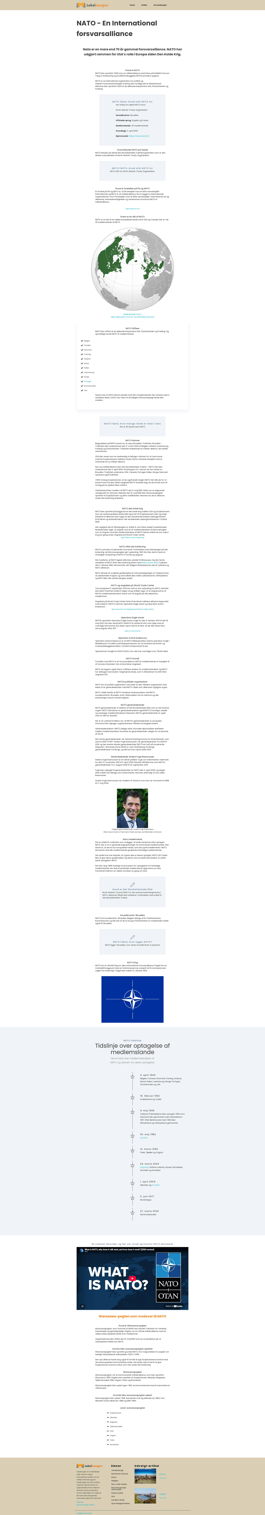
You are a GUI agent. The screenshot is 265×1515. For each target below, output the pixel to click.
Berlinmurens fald (149, 562)
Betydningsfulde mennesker (118, 1488)
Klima (113, 1477)
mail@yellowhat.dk (84, 1513)
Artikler (144, 5)
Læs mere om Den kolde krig (132, 537)
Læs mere (162, 1478)
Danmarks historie (119, 1474)
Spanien (144, 1137)
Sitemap (80, 1502)
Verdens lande (118, 1500)
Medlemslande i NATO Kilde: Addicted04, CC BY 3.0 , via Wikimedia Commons (132, 315)
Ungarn (162, 1494)
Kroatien (156, 1185)
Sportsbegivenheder (120, 1503)
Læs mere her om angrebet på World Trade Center (132, 609)
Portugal (87, 381)
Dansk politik (117, 1493)
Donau (162, 1474)
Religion (114, 1481)
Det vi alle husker (119, 1484)
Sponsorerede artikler (86, 1505)
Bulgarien (144, 1167)
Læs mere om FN (132, 209)
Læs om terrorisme (132, 631)
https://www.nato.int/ (139, 136)
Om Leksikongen (160, 5)
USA (113, 1496)
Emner (132, 5)
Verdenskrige (117, 1470)
